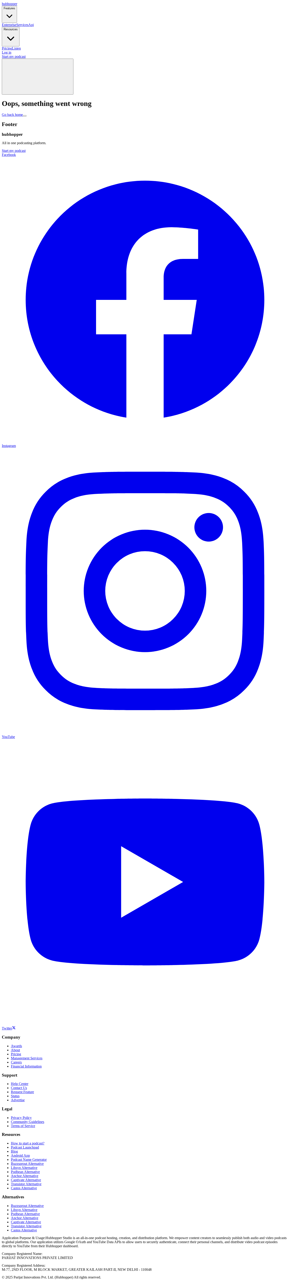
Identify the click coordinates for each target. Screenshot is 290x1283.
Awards (16, 1046)
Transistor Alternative (26, 1184)
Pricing (7, 48)
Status (15, 1096)
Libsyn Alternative (24, 1168)
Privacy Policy (21, 1118)
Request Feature (22, 1092)
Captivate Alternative (26, 1180)
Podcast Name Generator (29, 1159)
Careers (16, 1062)
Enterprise (9, 25)
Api (31, 25)
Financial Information (26, 1066)
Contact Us (19, 1088)
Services (22, 25)
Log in (6, 52)
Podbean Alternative (25, 1172)
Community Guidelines (27, 1122)
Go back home (12, 115)
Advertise (18, 1100)
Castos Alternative (24, 1188)
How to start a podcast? (27, 1143)
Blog (14, 1151)
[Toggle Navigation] (37, 77)
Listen (16, 48)
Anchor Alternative (24, 1176)
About (15, 1050)
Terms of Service (23, 1126)
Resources (11, 29)
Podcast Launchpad (25, 1147)
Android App (20, 1155)
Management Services (26, 1058)
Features (9, 8)
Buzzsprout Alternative (27, 1164)
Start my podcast (14, 56)
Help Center (19, 1084)
